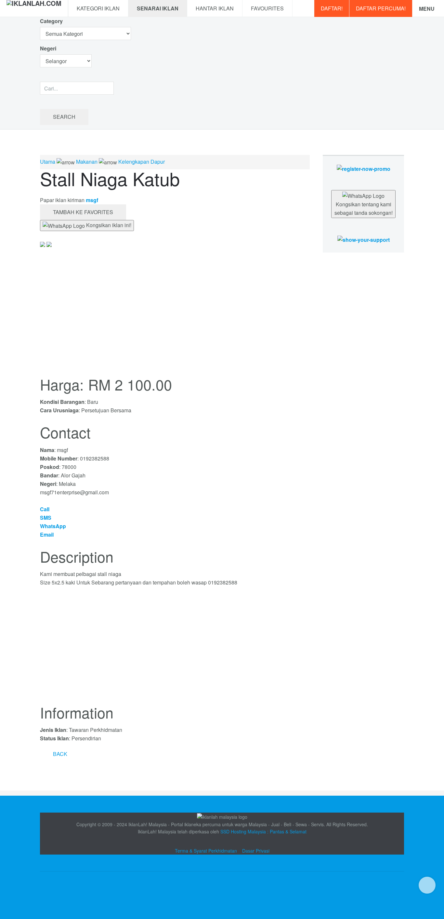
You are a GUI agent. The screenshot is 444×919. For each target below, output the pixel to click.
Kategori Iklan (98, 8)
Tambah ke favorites (83, 212)
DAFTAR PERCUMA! (381, 8)
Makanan (87, 161)
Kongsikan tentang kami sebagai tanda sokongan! (363, 208)
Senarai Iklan (157, 8)
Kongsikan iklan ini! (108, 225)
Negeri (49, 48)
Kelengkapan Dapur (141, 161)
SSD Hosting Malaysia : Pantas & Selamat (263, 831)
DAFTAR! (332, 8)
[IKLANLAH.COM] (34, 8)
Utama (47, 161)
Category (51, 21)
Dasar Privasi (255, 850)
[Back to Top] (427, 885)
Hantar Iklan (215, 8)
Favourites (267, 8)
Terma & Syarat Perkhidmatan (206, 850)
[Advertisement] (175, 649)
